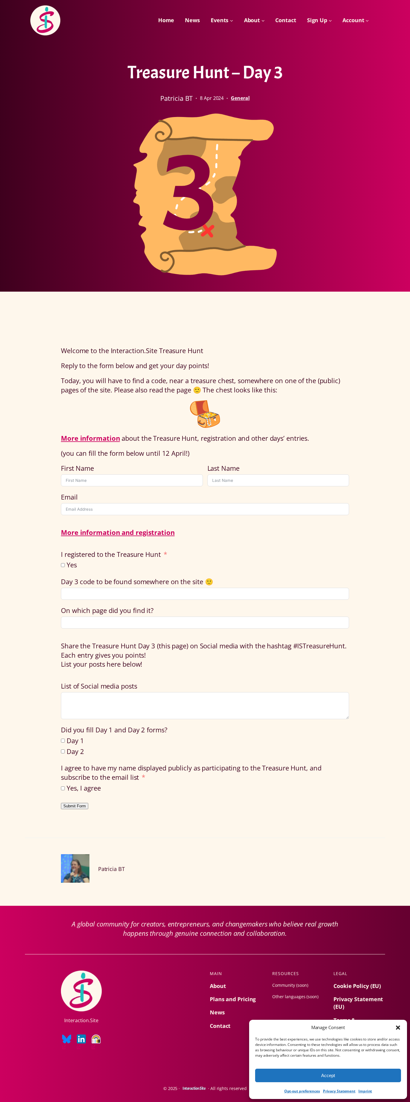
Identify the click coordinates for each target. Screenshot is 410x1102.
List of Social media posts (99, 685)
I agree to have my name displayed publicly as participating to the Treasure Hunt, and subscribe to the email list (191, 772)
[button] (398, 1028)
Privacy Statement (339, 1091)
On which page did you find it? (107, 610)
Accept (328, 1075)
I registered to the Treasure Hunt (112, 554)
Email (69, 496)
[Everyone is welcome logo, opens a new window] (96, 1042)
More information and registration (118, 532)
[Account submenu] (367, 20)
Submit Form (74, 806)
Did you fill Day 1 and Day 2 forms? (114, 729)
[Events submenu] (231, 20)
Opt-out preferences (302, 1091)
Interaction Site (193, 1088)
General (240, 98)
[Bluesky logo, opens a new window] (66, 1042)
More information (90, 438)
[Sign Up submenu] (330, 20)
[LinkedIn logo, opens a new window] (81, 1042)
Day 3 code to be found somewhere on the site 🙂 (137, 581)
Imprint (365, 1091)
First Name (77, 468)
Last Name (223, 468)
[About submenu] (263, 20)
